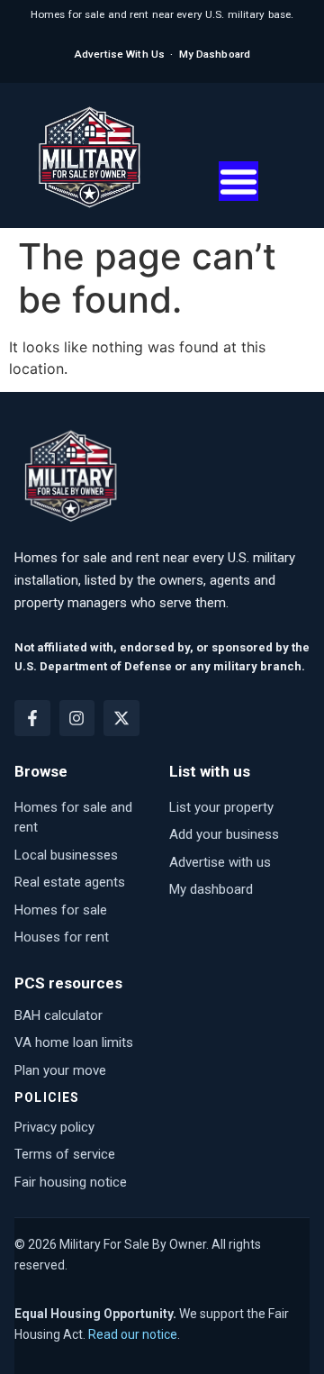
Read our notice (132, 1334)
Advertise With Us (119, 54)
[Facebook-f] (32, 718)
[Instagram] (77, 718)
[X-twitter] (122, 718)
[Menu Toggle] (238, 181)
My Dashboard (214, 54)
